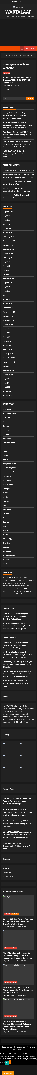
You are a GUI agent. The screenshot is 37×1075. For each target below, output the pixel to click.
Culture (6, 434)
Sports (5, 530)
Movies (5, 493)
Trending (6, 543)
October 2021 (8, 274)
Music (5, 497)
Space (5, 526)
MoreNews (31, 1047)
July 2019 (6, 379)
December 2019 (9, 358)
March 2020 (7, 345)
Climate (6, 430)
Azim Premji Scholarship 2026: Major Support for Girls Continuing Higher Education (17, 134)
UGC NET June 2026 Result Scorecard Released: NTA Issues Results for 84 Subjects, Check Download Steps (17, 144)
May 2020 (6, 337)
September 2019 (9, 370)
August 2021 (8, 283)
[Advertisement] (18, 32)
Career (5, 422)
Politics (6, 514)
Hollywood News (9, 463)
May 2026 (6, 224)
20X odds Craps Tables (11, 174)
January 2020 (8, 354)
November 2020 (9, 312)
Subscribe (30, 48)
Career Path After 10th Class (23, 170)
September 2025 (9, 249)
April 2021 (7, 299)
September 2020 (9, 320)
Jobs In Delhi (8, 484)
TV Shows (6, 547)
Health (5, 459)
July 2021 (6, 287)
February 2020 (8, 349)
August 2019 (8, 374)
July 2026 (6, 216)
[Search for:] (14, 98)
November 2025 (9, 241)
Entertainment (9, 443)
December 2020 (9, 308)
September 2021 (9, 278)
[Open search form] (17, 48)
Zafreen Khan (8, 85)
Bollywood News (9, 413)
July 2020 (6, 328)
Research (6, 518)
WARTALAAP (18, 12)
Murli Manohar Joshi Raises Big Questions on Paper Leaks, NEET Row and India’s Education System (17, 125)
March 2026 (7, 232)
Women (6, 559)
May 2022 (6, 266)
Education (7, 438)
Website (6, 868)
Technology (7, 539)
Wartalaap (7, 73)
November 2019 (9, 362)
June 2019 (6, 383)
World (5, 564)
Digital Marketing (9, 926)
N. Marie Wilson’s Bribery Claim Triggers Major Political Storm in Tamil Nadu (18, 153)
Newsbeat (7, 509)
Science (6, 522)
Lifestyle (6, 489)
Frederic (6, 170)
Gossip (5, 455)
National (6, 501)
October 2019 (8, 366)
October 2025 (8, 245)
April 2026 (7, 228)
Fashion (6, 447)
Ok (7, 1063)
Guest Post (7, 873)
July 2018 (6, 387)
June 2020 (6, 333)
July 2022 (6, 262)
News (5, 505)
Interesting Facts (9, 468)
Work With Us (8, 877)
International (8, 472)
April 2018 (7, 391)
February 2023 (8, 258)
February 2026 (8, 237)
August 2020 (8, 324)
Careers (6, 426)
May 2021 (6, 295)
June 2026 (6, 220)
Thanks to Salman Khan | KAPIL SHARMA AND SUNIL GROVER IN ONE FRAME (17, 80)
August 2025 (8, 253)
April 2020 (7, 341)
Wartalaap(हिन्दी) (9, 555)
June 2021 (6, 291)
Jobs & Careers (8, 480)
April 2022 (7, 270)
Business (6, 418)
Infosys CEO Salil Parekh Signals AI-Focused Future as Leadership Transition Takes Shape (17, 115)
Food (5, 451)
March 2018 (7, 395)
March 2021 (7, 303)
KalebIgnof (7, 188)
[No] (10, 1062)
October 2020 (8, 316)
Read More (9, 89)
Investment (7, 476)
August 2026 (8, 212)
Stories (5, 534)
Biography (7, 409)
